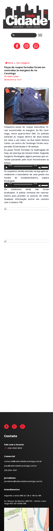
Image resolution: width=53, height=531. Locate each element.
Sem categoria (22, 62)
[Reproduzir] (6, 167)
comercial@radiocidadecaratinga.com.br (23, 461)
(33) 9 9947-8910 (14, 448)
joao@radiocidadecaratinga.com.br (20, 466)
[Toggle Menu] (40, 35)
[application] (26, 167)
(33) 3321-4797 (10, 470)
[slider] (45, 167)
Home (10, 62)
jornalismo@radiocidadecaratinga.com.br (23, 481)
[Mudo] (39, 167)
